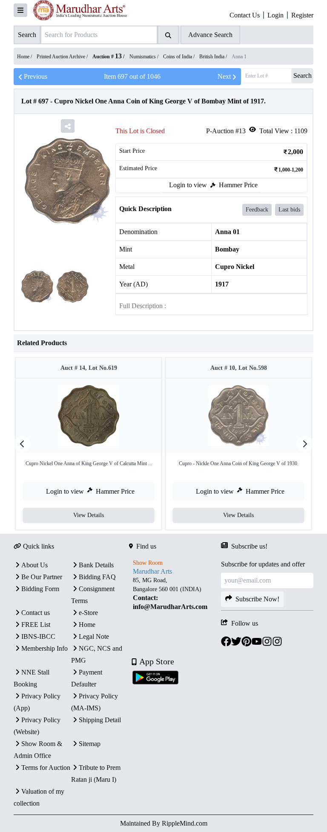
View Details (88, 515)
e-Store (88, 612)
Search (302, 75)
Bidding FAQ (97, 576)
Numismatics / (144, 57)
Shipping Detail (100, 719)
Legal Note (94, 636)
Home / (25, 57)
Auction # (107, 57)
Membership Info (44, 648)
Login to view (188, 185)
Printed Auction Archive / (63, 57)
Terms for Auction (45, 767)
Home (87, 624)
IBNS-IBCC (38, 636)
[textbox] (175, 593)
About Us (34, 565)
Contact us (35, 612)
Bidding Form (40, 588)
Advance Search (210, 34)
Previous (35, 76)
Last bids (289, 209)
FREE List (35, 624)
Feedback (257, 209)
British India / (213, 57)
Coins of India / (179, 57)
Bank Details (96, 565)
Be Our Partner (41, 576)
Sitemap (89, 743)
